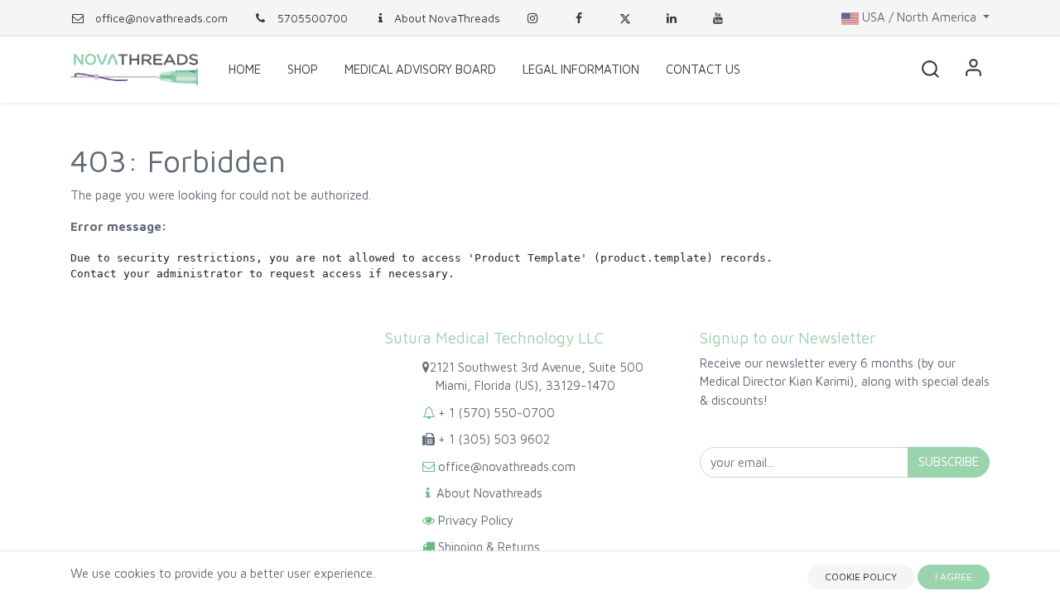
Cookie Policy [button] (861, 576)
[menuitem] (244, 69)
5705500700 (311, 18)
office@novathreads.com (161, 18)
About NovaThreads (447, 18)
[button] (930, 69)
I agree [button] (953, 576)
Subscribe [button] (948, 461)
